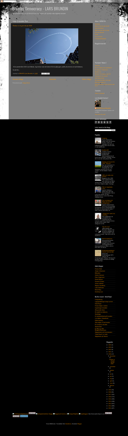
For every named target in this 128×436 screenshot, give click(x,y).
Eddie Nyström (99, 320)
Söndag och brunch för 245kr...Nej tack (108, 162)
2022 (110, 349)
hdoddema (68, 423)
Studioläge (98, 314)
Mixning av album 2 (100, 82)
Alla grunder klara (100, 310)
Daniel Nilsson (99, 279)
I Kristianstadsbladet (100, 38)
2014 (110, 401)
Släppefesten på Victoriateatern (103, 332)
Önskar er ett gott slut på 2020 (22, 26)
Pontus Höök (98, 269)
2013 (110, 403)
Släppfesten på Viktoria (101, 336)
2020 (110, 354)
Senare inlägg (18, 79)
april (111, 381)
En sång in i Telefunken (101, 69)
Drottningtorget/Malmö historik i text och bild (108, 251)
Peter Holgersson (99, 277)
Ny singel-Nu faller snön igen (103, 80)
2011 (109, 408)
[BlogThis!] (44, 73)
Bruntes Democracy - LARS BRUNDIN (40, 8)
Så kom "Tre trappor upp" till (102, 74)
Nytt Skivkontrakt (99, 78)
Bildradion (97, 273)
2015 (110, 399)
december (112, 356)
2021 (110, 351)
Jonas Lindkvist (99, 283)
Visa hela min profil (100, 114)
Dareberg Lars (99, 291)
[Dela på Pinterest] (49, 73)
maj (111, 378)
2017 (110, 394)
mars (111, 383)
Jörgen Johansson (100, 271)
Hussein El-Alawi (99, 281)
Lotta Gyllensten (99, 287)
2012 (110, 406)
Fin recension (98, 36)
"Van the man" (106, 227)
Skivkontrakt (98, 326)
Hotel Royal (98, 303)
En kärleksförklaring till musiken (103, 316)
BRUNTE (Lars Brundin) (104, 108)
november (112, 366)
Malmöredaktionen (107, 238)
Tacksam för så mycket (101, 76)
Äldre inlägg (86, 79)
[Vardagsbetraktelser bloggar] (44, 414)
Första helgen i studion (101, 305)
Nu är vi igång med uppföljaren (103, 67)
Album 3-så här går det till (102, 26)
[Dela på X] (45, 73)
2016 (110, 396)
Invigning (104, 138)
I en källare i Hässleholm (101, 318)
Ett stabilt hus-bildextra (101, 312)
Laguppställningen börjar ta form (104, 301)
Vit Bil (96, 34)
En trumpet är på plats (101, 324)
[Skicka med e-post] (42, 73)
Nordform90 (105, 150)
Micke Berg (98, 289)
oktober (112, 370)
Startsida (52, 79)
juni (111, 376)
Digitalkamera (24, 414)
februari (112, 385)
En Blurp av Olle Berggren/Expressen (100, 329)
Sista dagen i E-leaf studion (102, 322)
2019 (110, 389)
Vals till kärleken (99, 28)
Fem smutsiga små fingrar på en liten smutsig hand (107, 202)
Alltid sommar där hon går (102, 30)
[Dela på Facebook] (47, 73)
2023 (110, 347)
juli (111, 374)
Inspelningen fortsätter (101, 308)
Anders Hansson (99, 275)
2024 (110, 345)
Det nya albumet (99, 32)
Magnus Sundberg (100, 285)
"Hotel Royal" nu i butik (101, 334)
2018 (110, 392)
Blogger (79, 423)
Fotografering (98, 299)
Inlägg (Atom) (26, 83)
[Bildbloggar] (17, 414)
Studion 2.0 (98, 72)
